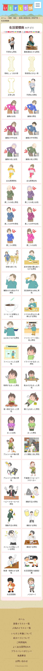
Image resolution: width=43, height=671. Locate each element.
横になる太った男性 (31, 409)
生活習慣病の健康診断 (31, 572)
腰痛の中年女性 (11, 138)
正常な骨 (11, 95)
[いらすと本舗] (17, 7)
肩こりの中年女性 (32, 224)
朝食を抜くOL (11, 267)
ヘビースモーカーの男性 (11, 503)
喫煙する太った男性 (11, 385)
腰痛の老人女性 (11, 159)
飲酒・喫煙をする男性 (11, 572)
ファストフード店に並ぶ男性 (31, 339)
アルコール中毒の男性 (11, 455)
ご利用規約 (21, 642)
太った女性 (11, 433)
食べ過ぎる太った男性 (11, 410)
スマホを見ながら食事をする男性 (31, 315)
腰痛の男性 (31, 116)
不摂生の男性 (31, 95)
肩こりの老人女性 (32, 202)
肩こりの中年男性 (11, 224)
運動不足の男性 (32, 502)
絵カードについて (21, 638)
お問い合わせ (21, 661)
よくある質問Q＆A (21, 647)
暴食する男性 (31, 547)
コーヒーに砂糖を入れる (11, 315)
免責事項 (21, 655)
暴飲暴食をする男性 (31, 52)
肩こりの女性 (31, 245)
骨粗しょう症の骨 (11, 73)
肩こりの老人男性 (11, 202)
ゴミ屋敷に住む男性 (31, 454)
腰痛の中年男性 (32, 138)
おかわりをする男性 (11, 338)
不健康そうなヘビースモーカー (31, 479)
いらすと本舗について (21, 633)
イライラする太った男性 (31, 363)
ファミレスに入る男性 (11, 363)
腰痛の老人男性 (32, 159)
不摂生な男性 (11, 52)
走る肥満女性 (31, 181)
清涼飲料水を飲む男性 (31, 291)
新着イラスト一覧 (21, 624)
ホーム (21, 619)
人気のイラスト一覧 (21, 628)
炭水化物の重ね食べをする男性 (31, 268)
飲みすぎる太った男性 (31, 386)
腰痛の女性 (11, 116)
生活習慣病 (5, 21)
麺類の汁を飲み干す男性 (11, 291)
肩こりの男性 (11, 245)
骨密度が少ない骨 (32, 73)
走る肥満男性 (11, 181)
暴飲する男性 (31, 525)
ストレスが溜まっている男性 (11, 548)
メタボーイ (31, 594)
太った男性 (31, 433)
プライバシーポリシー (21, 651)
